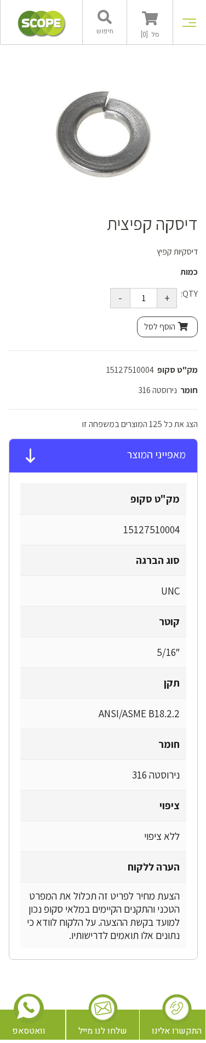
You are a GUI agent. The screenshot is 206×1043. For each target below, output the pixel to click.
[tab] (103, 456)
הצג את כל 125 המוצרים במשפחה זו (140, 424)
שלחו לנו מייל (102, 1031)
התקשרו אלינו (177, 1031)
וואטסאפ (28, 1031)
